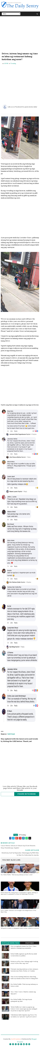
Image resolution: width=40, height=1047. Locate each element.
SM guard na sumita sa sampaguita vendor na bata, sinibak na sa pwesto (20, 928)
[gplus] (16, 1044)
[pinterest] (29, 1044)
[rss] (21, 1044)
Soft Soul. (11, 734)
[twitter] (13, 1044)
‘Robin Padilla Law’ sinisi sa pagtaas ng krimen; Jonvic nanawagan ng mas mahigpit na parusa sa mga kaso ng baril (24, 1008)
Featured (29, 943)
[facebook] (10, 1044)
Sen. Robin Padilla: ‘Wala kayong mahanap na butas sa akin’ (17, 874)
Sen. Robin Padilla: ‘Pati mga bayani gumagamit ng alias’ (21, 1000)
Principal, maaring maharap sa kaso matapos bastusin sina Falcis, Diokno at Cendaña (24, 970)
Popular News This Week (10, 943)
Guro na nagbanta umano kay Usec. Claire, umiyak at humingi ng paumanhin (24, 947)
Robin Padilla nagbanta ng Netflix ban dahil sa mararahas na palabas (24, 955)
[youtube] (26, 1044)
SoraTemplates (15, 1039)
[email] (24, 1044)
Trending (13, 63)
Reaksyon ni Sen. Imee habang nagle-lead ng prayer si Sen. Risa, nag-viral (24, 962)
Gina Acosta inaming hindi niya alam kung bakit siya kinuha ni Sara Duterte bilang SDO (24, 977)
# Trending (22, 835)
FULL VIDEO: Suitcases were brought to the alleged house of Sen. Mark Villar (18, 911)
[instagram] (18, 1044)
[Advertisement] (20, 34)
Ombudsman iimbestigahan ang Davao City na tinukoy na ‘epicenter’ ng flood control (24, 1016)
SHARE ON (27, 794)
